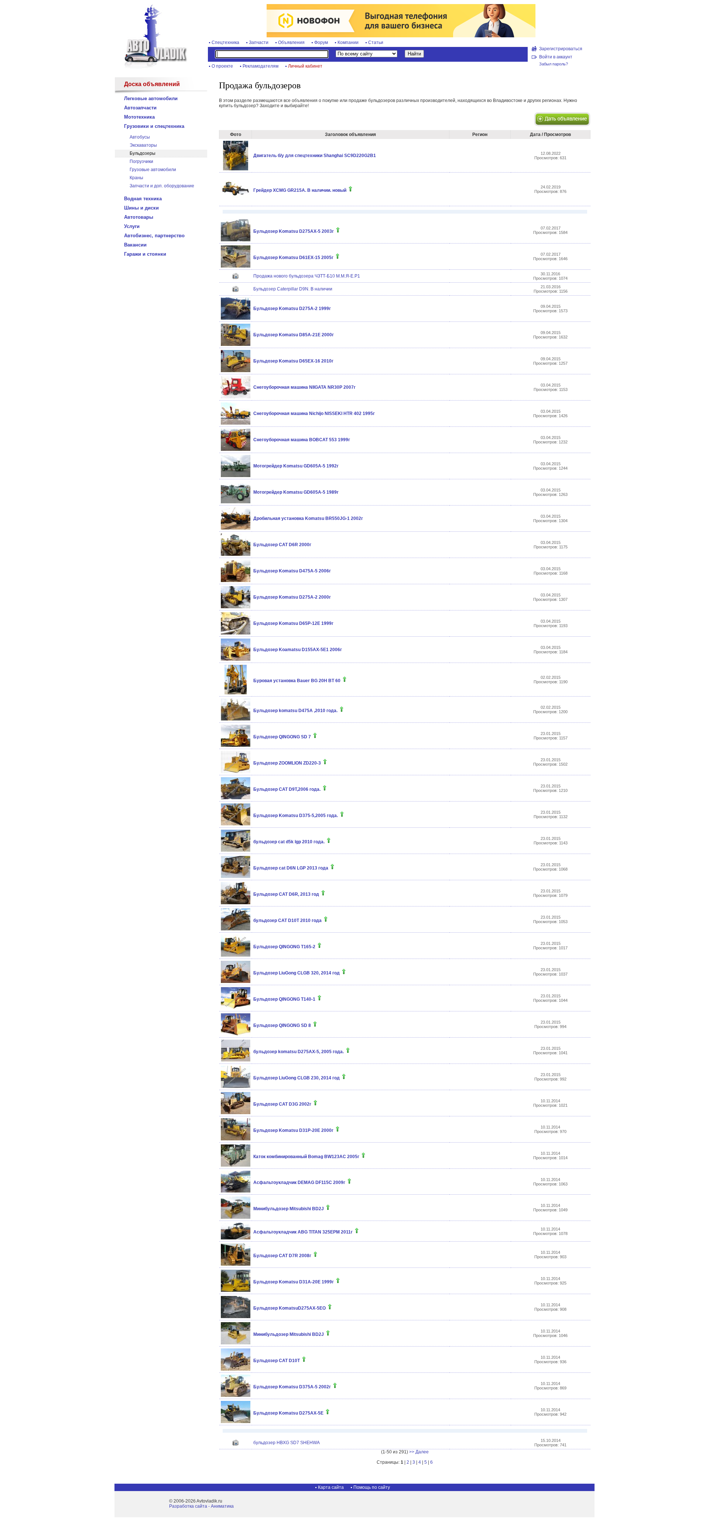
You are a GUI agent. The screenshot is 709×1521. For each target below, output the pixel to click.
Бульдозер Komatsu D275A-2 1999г (292, 308)
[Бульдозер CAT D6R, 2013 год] (235, 902)
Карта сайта (331, 1487)
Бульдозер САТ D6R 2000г (282, 544)
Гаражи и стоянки (145, 254)
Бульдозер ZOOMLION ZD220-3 (287, 763)
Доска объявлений (152, 84)
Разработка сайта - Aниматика (201, 1506)
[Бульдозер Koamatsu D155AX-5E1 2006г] (235, 659)
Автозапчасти (140, 107)
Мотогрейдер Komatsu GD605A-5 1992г (296, 466)
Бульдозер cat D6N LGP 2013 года (290, 868)
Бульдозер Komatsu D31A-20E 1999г (293, 1281)
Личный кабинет (305, 66)
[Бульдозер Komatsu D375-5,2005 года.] (235, 824)
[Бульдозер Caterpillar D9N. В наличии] (236, 290)
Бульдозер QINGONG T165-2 (284, 946)
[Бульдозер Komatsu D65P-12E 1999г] (235, 633)
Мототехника (139, 117)
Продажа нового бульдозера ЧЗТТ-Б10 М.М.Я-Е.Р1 (306, 276)
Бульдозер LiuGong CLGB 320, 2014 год (296, 973)
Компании (348, 42)
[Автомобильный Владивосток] (151, 67)
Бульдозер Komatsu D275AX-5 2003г (293, 231)
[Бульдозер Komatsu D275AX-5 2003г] (235, 239)
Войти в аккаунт (555, 56)
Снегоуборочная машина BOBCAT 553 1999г (301, 439)
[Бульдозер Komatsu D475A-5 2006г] (235, 580)
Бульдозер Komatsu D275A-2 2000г (292, 597)
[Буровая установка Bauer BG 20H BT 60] (236, 692)
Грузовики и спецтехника (154, 126)
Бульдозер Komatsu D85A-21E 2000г (293, 334)
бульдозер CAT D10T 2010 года (287, 920)
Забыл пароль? (553, 64)
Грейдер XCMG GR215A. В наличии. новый (299, 190)
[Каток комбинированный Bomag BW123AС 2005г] (235, 1165)
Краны (136, 177)
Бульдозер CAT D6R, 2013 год (286, 894)
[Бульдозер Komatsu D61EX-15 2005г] (235, 266)
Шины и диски (141, 208)
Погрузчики (141, 161)
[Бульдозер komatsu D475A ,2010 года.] (235, 719)
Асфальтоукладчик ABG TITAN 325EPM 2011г (303, 1232)
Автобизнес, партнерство (154, 235)
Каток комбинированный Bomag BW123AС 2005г (306, 1156)
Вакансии (135, 245)
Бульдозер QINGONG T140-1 (284, 999)
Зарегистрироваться (560, 48)
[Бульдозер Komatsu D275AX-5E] (235, 1421)
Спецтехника (225, 42)
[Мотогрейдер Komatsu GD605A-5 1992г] (235, 475)
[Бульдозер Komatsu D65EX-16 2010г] (235, 370)
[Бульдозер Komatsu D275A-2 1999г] (235, 318)
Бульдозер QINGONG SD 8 (282, 1025)
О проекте (222, 66)
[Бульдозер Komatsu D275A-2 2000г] (235, 606)
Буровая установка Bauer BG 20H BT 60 (296, 680)
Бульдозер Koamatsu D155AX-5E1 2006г (297, 649)
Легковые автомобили (151, 98)
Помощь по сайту (371, 1487)
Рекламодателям (260, 66)
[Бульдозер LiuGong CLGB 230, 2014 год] (235, 1086)
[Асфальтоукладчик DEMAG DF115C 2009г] (235, 1191)
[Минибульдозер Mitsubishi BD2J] (235, 1217)
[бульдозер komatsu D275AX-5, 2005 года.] (235, 1060)
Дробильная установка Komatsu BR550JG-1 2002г (308, 518)
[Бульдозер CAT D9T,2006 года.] (235, 797)
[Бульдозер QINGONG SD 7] (235, 745)
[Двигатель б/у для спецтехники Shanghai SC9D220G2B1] (235, 168)
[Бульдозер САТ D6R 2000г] (235, 554)
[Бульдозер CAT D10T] (235, 1369)
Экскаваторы (143, 145)
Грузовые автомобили (153, 169)
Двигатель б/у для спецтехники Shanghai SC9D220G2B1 (314, 155)
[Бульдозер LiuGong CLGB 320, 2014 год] (235, 981)
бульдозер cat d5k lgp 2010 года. (289, 841)
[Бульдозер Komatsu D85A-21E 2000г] (235, 344)
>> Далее (419, 1451)
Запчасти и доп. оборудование (162, 185)
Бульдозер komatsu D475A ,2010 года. (295, 710)
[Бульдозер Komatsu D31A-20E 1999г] (235, 1290)
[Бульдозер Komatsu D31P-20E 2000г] (235, 1138)
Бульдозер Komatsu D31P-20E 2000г (293, 1130)
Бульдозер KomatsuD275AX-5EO (289, 1308)
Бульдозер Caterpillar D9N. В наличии (292, 289)
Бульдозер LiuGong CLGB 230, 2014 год (296, 1078)
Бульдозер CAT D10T (276, 1360)
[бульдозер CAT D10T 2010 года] (235, 929)
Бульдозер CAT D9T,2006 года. (287, 789)
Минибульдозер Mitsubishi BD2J (288, 1208)
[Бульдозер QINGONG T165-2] (235, 955)
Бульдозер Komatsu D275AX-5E (288, 1413)
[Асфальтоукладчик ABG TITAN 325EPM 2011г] (235, 1238)
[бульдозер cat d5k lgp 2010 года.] (235, 850)
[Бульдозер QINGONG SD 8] (235, 1034)
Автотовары (138, 217)
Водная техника (143, 198)
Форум (321, 42)
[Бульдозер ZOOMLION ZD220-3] (235, 771)
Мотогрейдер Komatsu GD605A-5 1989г (296, 492)
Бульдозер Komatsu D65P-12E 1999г (293, 623)
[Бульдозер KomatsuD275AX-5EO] (235, 1316)
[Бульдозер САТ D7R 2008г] (235, 1264)
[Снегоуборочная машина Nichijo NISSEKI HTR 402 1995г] (235, 423)
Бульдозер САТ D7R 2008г (282, 1255)
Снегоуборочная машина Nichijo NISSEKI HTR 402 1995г (314, 413)
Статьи (375, 42)
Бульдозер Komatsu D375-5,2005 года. (295, 815)
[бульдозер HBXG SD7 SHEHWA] (236, 1444)
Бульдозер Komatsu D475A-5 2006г (292, 571)
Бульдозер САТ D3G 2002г (282, 1104)
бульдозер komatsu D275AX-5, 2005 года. (298, 1051)
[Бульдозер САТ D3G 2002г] (235, 1112)
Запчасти (258, 42)
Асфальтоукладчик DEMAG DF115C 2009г (299, 1182)
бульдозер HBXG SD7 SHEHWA (286, 1442)
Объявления (291, 42)
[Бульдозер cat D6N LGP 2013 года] (235, 876)
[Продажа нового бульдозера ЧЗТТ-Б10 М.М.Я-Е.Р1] (236, 277)
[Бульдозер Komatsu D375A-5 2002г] (235, 1395)
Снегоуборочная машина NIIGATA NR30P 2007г (304, 387)
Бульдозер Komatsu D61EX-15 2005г (293, 257)
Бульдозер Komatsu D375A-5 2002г (292, 1386)
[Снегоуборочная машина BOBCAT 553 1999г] (235, 449)
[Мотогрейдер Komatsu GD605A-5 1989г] (235, 501)
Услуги (132, 226)
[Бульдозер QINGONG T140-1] (235, 1007)
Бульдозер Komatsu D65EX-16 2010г (293, 361)
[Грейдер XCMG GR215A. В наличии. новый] (235, 202)
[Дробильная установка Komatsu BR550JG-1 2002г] (235, 528)
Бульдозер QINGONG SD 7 (282, 736)
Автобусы (140, 137)
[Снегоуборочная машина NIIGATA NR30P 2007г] (235, 396)
